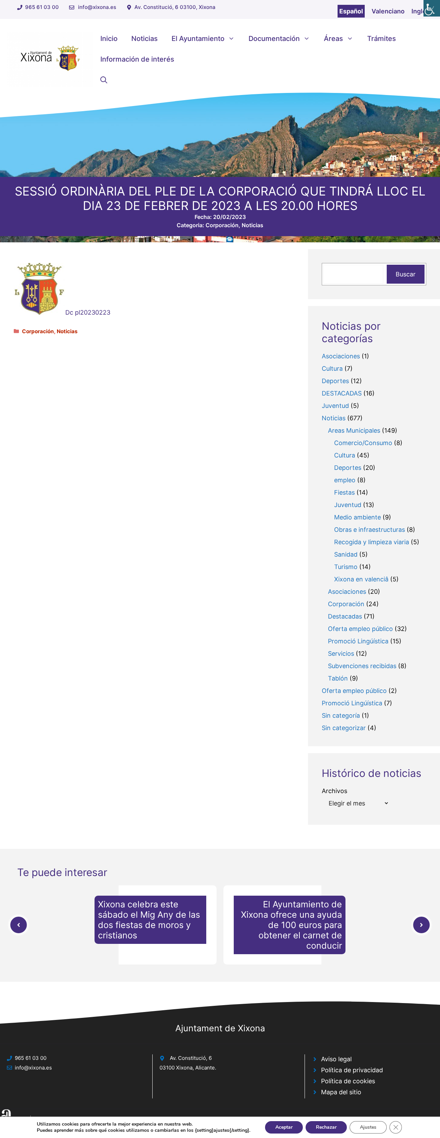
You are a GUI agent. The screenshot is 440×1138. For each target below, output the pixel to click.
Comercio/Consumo (363, 442)
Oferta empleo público (360, 628)
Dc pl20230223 (87, 312)
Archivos (334, 790)
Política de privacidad (352, 1070)
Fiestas (344, 492)
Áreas (333, 38)
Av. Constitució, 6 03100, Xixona (175, 7)
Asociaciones (341, 356)
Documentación (274, 38)
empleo (344, 480)
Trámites (381, 38)
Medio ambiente (357, 517)
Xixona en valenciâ (361, 579)
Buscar (406, 274)
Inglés (420, 11)
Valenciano (388, 11)
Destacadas (345, 616)
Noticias (144, 38)
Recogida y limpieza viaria (371, 542)
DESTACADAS (342, 393)
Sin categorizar (344, 727)
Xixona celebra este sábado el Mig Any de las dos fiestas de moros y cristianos (149, 919)
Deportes (335, 380)
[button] (104, 80)
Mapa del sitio (341, 1092)
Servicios (341, 653)
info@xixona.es (97, 7)
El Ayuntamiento (198, 38)
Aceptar (284, 1127)
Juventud (335, 405)
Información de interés (137, 59)
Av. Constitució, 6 (191, 1058)
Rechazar (326, 1127)
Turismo (346, 566)
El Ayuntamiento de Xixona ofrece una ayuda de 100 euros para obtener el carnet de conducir (291, 925)
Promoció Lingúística (358, 641)
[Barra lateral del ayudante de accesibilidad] (432, 8)
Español (351, 11)
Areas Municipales (354, 430)
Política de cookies (348, 1081)
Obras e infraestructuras (369, 529)
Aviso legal (336, 1059)
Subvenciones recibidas (362, 666)
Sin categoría (341, 715)
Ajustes (368, 1127)
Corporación (222, 225)
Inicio (109, 38)
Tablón (338, 678)
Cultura (332, 368)
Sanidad (346, 554)
